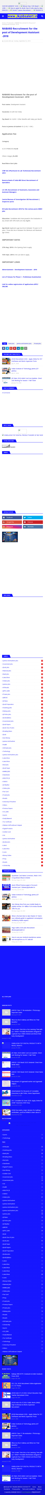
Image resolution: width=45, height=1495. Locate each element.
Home (4, 23)
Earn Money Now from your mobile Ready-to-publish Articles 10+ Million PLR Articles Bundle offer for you (27, 906)
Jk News (23, 701)
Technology (22, 751)
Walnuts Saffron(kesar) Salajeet (22, 825)
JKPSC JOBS (23, 691)
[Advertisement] (22, 481)
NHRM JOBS (22, 771)
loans (22, 852)
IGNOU (22, 781)
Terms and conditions (28, 1489)
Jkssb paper (22, 768)
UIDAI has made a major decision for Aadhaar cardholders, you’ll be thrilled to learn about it (26, 1111)
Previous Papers (22, 808)
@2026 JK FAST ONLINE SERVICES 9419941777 (17, 1487)
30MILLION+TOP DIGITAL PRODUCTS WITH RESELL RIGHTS (26, 1044)
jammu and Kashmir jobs (22, 754)
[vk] (33, 527)
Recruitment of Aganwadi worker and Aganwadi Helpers (27, 1083)
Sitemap (39, 1489)
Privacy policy (16, 1489)
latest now (22, 761)
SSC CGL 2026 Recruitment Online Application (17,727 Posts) (26, 1385)
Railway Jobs (23, 711)
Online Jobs (22, 788)
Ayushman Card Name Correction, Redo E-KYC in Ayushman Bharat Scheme (27, 877)
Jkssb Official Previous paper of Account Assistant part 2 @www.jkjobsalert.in (24, 886)
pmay (22, 859)
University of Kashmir (22, 801)
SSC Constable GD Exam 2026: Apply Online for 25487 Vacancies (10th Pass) (27, 1102)
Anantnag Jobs (23, 707)
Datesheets (22, 775)
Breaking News (22, 731)
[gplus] (12, 522)
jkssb (22, 734)
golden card (22, 832)
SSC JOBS (22, 812)
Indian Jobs (23, 681)
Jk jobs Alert (7, 41)
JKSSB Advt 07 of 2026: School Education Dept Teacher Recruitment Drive (27, 1394)
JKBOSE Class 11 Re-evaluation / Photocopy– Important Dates (26, 1011)
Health (22, 744)
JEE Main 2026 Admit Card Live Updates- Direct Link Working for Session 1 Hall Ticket (27, 379)
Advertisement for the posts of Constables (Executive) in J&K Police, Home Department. (26, 1092)
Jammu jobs (23, 684)
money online (22, 855)
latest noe (22, 848)
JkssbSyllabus (23, 718)
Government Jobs (23, 721)
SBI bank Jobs (22, 748)
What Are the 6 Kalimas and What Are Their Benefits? (25, 1021)
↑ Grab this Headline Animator (22, 1125)
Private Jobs (10, 23)
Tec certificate (22, 822)
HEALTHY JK (22, 778)
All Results (23, 687)
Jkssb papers (23, 724)
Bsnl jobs (22, 765)
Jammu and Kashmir (22, 741)
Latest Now (23, 677)
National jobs (23, 671)
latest (22, 845)
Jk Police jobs (23, 714)
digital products (22, 828)
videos (22, 805)
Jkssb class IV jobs (22, 728)
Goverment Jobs (23, 664)
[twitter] (33, 517)
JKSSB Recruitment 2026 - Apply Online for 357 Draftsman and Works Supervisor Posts (27, 360)
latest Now (22, 758)
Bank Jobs (11, 343)
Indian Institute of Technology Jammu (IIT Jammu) (25, 370)
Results (22, 798)
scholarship (22, 865)
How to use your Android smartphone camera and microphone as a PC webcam (26, 938)
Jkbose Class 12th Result (26, 6)
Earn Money (22, 738)
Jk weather (22, 785)
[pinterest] (33, 522)
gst (22, 835)
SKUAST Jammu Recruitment (17, 10)
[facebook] (12, 517)
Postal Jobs (22, 795)
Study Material (22, 818)
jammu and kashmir (22, 838)
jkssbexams (22, 842)
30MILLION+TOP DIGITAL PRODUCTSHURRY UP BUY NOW (23, 435)
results (22, 862)
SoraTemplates (26, 1492)
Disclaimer (7, 1489)
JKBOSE (23, 697)
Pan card (22, 791)
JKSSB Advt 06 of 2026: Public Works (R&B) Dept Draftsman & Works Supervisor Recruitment (26, 1405)
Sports (22, 815)
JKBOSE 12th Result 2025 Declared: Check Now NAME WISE (27, 1063)
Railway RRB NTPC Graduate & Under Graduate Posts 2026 (27, 1375)
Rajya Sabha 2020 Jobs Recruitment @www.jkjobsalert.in (23, 929)
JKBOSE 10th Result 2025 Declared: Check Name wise (27, 1073)
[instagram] (12, 527)
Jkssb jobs (23, 667)
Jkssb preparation (23, 704)
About (39, 1487)
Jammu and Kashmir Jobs (24, 343)
